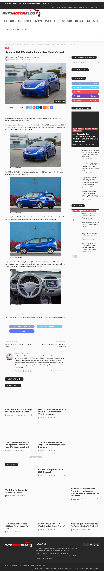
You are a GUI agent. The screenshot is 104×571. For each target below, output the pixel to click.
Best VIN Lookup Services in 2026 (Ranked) (85, 217)
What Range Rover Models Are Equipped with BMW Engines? (90, 226)
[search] (101, 37)
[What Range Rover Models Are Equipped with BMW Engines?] (76, 226)
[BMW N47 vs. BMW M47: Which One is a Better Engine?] (52, 513)
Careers (64, 7)
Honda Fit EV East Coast (44, 317)
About (52, 7)
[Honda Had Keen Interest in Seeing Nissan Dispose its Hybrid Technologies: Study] (19, 431)
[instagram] (85, 98)
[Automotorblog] (21, 13)
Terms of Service (94, 568)
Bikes (56, 21)
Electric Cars (15, 405)
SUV (92, 519)
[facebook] (85, 85)
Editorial (53, 568)
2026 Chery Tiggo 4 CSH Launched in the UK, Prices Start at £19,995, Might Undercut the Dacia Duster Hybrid (90, 168)
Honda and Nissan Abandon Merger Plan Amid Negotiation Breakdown (51, 444)
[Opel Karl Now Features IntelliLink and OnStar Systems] (76, 237)
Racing (75, 131)
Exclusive (88, 131)
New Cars (38, 21)
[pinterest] (85, 94)
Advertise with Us (84, 7)
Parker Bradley (79, 147)
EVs (88, 21)
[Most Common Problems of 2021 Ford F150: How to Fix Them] (19, 513)
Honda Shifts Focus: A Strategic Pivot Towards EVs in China (19, 410)
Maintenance (92, 484)
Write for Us (68, 568)
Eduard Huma (11, 496)
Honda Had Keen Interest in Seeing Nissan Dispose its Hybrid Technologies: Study (17, 444)
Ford (7, 519)
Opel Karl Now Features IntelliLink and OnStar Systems (89, 237)
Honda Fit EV (31, 317)
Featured (94, 131)
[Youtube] (85, 102)
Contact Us (94, 7)
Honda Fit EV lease (58, 317)
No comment (35, 57)
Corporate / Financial (50, 436)
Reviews (27, 21)
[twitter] (85, 90)
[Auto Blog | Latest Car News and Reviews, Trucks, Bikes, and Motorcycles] (18, 544)
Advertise (15, 29)
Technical (79, 21)
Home (5, 21)
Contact (25, 29)
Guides (79, 484)
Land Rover (75, 517)
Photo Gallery (86, 519)
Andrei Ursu (13, 57)
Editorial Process (72, 7)
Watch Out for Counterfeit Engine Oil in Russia (16, 491)
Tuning (96, 21)
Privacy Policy (84, 568)
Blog (12, 21)
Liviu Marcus (10, 415)
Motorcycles (66, 21)
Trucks (48, 21)
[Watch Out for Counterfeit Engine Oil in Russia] (19, 478)
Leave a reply (13, 379)
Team (58, 7)
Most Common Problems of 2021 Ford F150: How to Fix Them (17, 526)
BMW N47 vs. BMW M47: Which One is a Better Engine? (51, 525)
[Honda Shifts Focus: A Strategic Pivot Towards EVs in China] (19, 398)
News (19, 21)
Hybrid (13, 438)
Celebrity (81, 131)
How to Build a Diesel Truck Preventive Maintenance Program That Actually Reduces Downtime (84, 492)
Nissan (23, 438)
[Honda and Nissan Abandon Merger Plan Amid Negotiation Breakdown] (52, 431)
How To (85, 484)
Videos (79, 133)
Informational (85, 213)
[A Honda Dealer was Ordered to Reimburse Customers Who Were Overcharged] (52, 398)
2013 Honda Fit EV (15, 317)
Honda (7, 48)
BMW (40, 519)
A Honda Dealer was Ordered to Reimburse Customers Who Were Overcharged (52, 411)
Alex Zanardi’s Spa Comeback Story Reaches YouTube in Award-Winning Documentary (85, 140)
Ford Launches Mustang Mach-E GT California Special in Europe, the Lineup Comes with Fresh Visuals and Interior (90, 183)
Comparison (76, 213)
